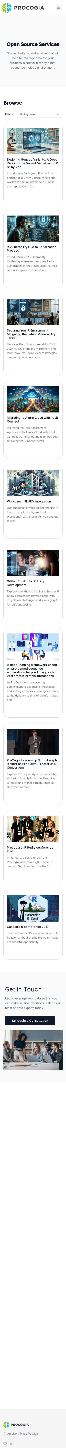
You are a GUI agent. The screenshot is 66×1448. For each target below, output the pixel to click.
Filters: (9, 114)
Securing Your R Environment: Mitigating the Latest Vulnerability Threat (31, 334)
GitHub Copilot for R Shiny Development (25, 583)
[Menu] (59, 7)
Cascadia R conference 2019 (28, 927)
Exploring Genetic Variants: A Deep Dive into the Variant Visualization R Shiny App (32, 163)
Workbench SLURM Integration (29, 501)
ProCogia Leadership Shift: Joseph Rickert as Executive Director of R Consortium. (32, 763)
